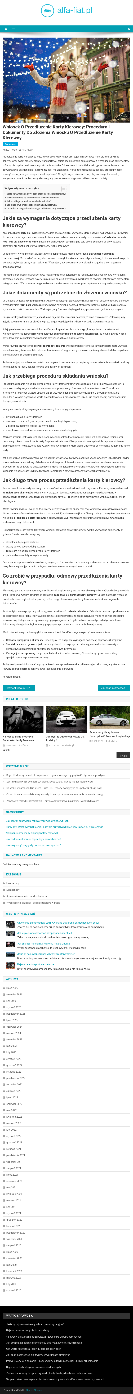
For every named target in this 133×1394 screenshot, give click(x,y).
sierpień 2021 (13, 1168)
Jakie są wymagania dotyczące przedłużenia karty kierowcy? (36, 193)
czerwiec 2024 (14, 1026)
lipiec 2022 (12, 1097)
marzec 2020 (13, 1277)
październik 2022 (15, 1078)
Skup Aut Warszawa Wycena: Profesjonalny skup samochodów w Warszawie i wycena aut (55, 1379)
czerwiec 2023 (14, 1039)
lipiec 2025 (12, 1020)
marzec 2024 (13, 1033)
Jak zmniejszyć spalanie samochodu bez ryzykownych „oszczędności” (44, 1342)
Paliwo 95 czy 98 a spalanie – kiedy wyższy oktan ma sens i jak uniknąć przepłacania (52, 1361)
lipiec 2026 (12, 988)
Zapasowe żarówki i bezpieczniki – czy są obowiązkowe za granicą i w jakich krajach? (52, 801)
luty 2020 (11, 1284)
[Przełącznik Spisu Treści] (62, 189)
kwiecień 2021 (14, 1194)
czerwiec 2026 (14, 994)
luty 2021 (11, 1207)
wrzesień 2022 (14, 1084)
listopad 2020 (13, 1226)
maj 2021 (11, 1187)
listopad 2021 (13, 1149)
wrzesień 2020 (14, 1239)
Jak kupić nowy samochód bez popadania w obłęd (44, 933)
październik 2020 (15, 1232)
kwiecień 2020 (14, 1271)
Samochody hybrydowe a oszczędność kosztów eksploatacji (110, 734)
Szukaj (6, 749)
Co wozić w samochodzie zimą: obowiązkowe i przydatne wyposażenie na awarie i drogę (54, 794)
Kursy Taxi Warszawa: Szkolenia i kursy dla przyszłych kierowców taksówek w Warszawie (54, 827)
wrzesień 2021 (14, 1162)
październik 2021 (15, 1155)
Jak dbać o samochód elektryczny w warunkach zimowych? (38, 1354)
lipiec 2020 (12, 1252)
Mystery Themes (34, 1390)
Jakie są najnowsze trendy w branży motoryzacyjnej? (46, 954)
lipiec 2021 (12, 1174)
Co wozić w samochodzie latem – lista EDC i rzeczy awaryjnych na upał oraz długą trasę (54, 788)
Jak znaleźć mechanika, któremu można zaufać (43, 943)
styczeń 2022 (13, 1136)
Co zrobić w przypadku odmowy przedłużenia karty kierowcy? (36, 208)
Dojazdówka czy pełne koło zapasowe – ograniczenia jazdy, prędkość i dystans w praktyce (55, 775)
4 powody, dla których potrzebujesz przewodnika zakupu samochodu (44, 1336)
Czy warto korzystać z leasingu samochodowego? (33, 1348)
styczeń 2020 (13, 1290)
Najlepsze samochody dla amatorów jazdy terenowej (18, 738)
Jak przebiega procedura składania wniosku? (29, 201)
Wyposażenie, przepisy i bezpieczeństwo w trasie (33, 902)
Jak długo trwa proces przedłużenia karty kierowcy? (32, 205)
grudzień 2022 (14, 1065)
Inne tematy (13, 883)
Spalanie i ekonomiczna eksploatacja (26, 896)
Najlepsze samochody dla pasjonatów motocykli (32, 833)
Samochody (10, 144)
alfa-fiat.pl (27, 149)
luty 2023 (11, 1052)
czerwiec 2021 (14, 1181)
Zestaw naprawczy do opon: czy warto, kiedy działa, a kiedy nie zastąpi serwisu (49, 781)
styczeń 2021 (13, 1213)
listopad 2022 (13, 1071)
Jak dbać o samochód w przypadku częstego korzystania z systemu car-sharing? (115, 688)
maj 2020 (11, 1264)
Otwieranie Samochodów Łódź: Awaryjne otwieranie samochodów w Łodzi (58, 922)
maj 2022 (11, 1110)
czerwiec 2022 (14, 1104)
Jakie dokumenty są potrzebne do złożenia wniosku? (33, 197)
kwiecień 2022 (14, 1116)
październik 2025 (15, 1013)
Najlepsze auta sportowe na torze (35, 964)
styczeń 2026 (13, 1007)
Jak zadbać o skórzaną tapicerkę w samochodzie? (33, 839)
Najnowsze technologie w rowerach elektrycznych (33, 1367)
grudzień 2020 (14, 1219)
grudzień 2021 (14, 1142)
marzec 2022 (13, 1123)
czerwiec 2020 (14, 1258)
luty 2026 (11, 1001)
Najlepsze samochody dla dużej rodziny (27, 1330)
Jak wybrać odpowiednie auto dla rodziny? (65, 738)
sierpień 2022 (13, 1091)
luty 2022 (11, 1129)
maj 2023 (11, 1046)
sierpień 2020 (13, 1245)
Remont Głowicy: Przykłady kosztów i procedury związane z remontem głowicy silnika (20, 688)
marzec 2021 (13, 1200)
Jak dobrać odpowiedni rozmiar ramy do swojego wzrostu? (38, 821)
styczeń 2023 (13, 1059)
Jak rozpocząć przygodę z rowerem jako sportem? (33, 845)
